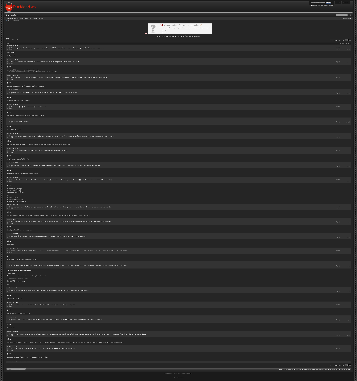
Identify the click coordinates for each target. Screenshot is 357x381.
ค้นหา (9, 20)
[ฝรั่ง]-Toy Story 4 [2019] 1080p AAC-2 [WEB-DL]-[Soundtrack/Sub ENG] (28, 107)
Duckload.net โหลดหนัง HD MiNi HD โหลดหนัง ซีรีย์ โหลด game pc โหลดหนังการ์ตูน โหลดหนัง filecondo (311, 369)
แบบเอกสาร (341, 369)
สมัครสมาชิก (346, 3)
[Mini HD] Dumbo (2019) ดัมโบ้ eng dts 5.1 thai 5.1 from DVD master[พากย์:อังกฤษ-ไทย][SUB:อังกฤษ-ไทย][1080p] (39, 150)
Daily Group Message (19, 18)
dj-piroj (11, 49)
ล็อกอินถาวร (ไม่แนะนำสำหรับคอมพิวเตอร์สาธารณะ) (323, 5)
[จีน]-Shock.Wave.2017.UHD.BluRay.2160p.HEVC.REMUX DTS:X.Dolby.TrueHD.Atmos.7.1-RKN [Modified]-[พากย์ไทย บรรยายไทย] (43, 348)
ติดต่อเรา (281, 369)
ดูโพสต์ (9, 67)
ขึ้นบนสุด (347, 369)
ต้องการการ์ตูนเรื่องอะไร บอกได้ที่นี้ (20, 121)
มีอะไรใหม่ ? (15, 15)
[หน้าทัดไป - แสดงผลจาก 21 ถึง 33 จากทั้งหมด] (350, 40)
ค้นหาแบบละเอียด (347, 18)
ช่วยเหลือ (338, 3)
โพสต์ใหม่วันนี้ (10, 18)
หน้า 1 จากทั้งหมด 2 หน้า (338, 40)
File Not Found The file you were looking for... (19, 270)
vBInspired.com (181, 377)
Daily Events (28, 18)
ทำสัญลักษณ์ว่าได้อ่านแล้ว (37, 18)
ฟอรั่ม (7, 15)
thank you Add (11, 53)
